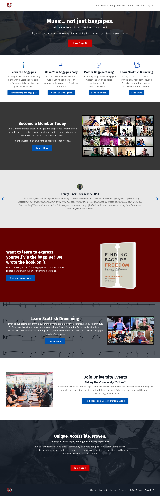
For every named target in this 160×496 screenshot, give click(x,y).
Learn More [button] (42, 148)
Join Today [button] (80, 467)
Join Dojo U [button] (80, 43)
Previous (3, 198)
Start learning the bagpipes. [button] (23, 92)
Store (96, 5)
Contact (140, 5)
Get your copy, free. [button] (21, 278)
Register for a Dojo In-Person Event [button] (105, 400)
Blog (112, 5)
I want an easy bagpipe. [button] (61, 92)
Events (104, 5)
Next (157, 198)
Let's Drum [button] (136, 92)
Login (113, 490)
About (131, 5)
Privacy (122, 490)
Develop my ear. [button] (99, 92)
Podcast (121, 5)
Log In (149, 5)
